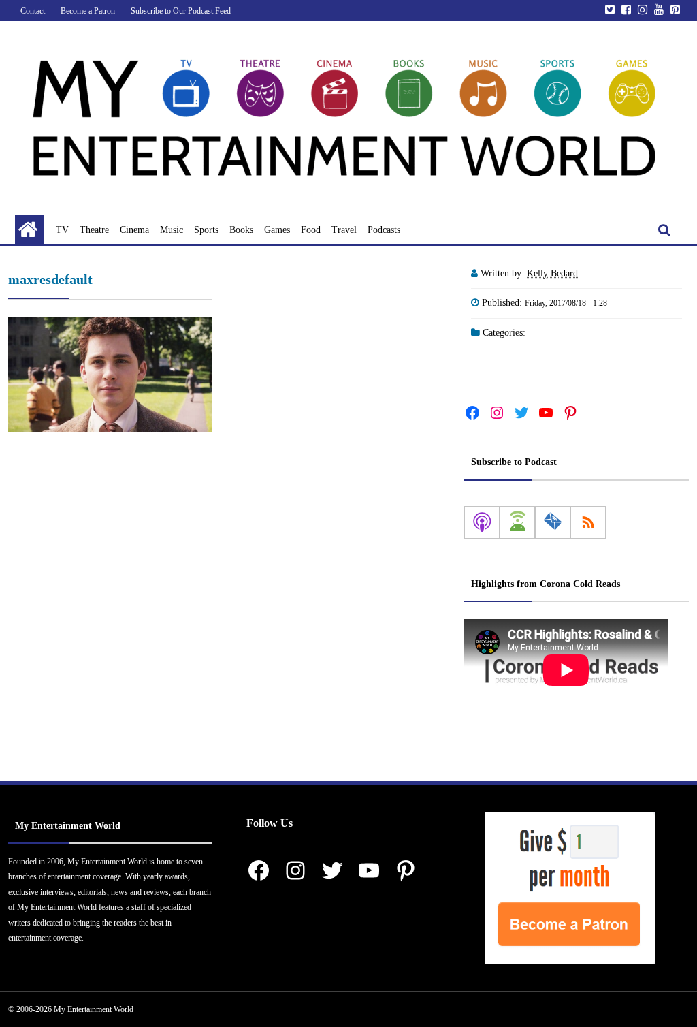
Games (277, 230)
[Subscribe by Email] (552, 522)
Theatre (94, 230)
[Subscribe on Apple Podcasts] (482, 522)
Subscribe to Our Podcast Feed (181, 11)
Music (171, 230)
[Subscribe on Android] (517, 522)
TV (62, 230)
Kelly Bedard (552, 273)
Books (241, 230)
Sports (206, 230)
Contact (32, 11)
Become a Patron (88, 11)
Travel (344, 230)
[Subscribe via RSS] (588, 522)
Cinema (134, 230)
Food (311, 230)
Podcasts (384, 230)
